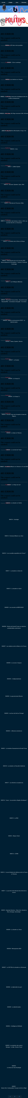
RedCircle (7, 113)
